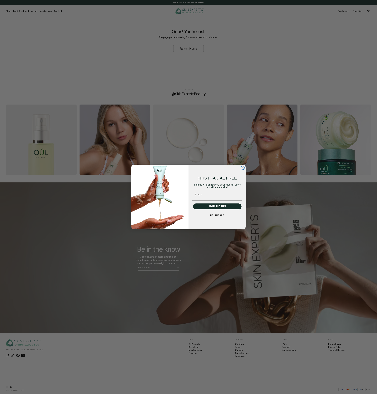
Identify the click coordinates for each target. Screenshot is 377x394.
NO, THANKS (217, 215)
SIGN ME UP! (217, 206)
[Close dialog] (242, 168)
